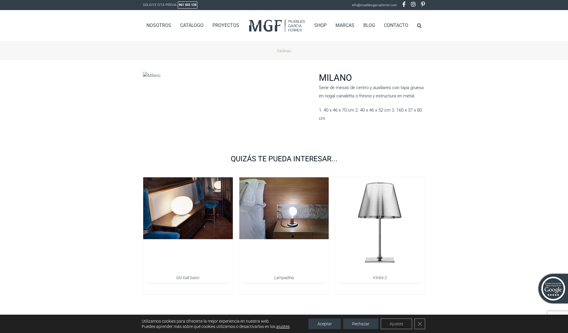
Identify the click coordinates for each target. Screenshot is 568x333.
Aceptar (324, 323)
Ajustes (396, 323)
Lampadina (284, 277)
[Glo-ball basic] (188, 181)
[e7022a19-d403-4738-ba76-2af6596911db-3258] (226, 75)
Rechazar (360, 323)
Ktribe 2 (380, 277)
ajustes (283, 326)
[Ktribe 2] (380, 181)
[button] (410, 25)
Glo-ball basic (188, 277)
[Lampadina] (284, 181)
